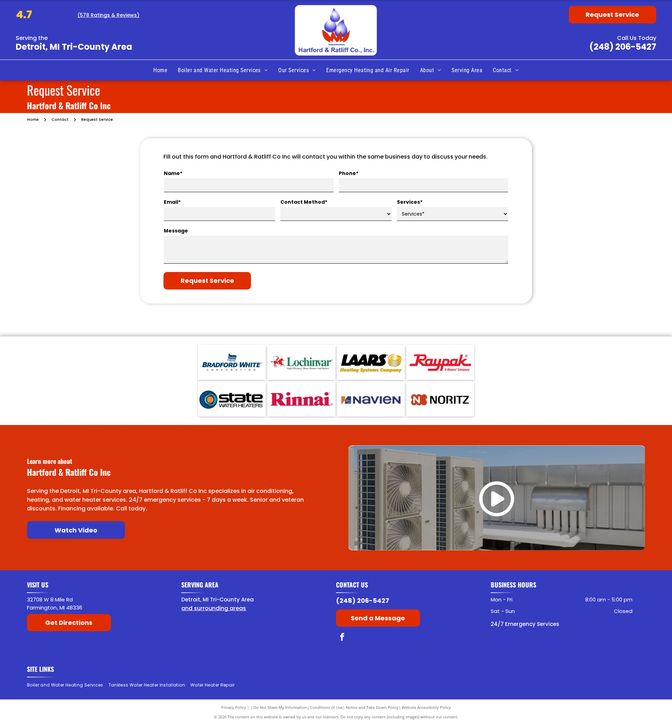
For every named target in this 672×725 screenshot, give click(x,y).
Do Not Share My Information (280, 707)
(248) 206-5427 (622, 47)
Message (176, 230)
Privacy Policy (233, 707)
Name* (173, 173)
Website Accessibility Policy (426, 707)
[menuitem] (160, 70)
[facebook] (342, 638)
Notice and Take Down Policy (372, 707)
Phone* (348, 173)
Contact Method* (303, 201)
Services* (409, 201)
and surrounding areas (213, 608)
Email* (172, 201)
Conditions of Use (326, 707)
